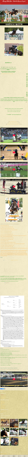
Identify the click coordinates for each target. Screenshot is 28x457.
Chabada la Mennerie (3, 402)
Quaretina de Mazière (3, 405)
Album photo (2, 449)
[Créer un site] (3, 456)
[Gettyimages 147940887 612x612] (14, 267)
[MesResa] (14, 456)
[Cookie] (1, 455)
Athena (1, 404)
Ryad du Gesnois (2, 403)
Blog (1, 448)
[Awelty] (19, 456)
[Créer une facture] (24, 456)
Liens (1, 450)
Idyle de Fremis (2, 401)
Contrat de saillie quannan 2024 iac (13, 121)
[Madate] (8, 456)
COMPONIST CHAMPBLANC (4, 453)
